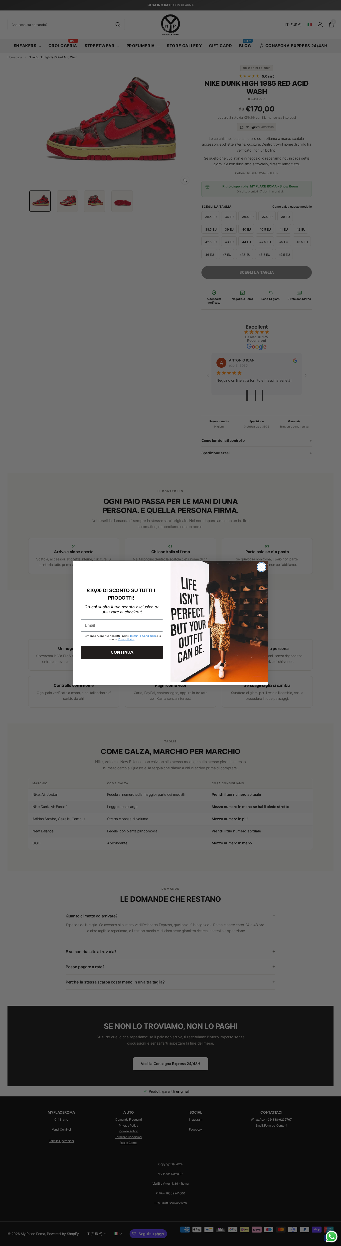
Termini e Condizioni (143, 635)
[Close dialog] (261, 567)
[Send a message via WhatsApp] (332, 1237)
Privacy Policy (126, 639)
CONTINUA (122, 652)
